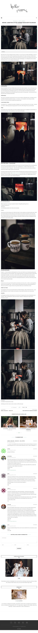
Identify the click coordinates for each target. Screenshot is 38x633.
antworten (35, 456)
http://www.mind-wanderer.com (11, 521)
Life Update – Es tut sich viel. (9, 428)
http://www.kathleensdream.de (11, 470)
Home (2, 18)
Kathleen (9, 456)
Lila (8, 524)
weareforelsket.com (26, 606)
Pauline (9, 504)
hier (23, 166)
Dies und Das (7, 18)
